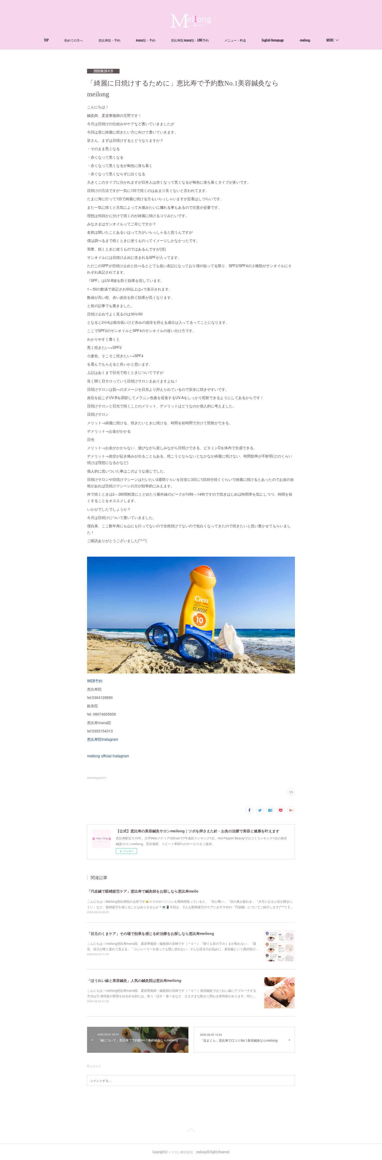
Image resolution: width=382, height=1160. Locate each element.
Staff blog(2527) (96, 778)
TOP (46, 40)
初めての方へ (73, 40)
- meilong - (305, 40)
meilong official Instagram (108, 755)
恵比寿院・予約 (109, 40)
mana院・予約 (145, 40)
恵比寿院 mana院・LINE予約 (190, 40)
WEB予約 (94, 680)
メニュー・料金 (235, 40)
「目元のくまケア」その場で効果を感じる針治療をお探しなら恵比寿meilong (150, 933)
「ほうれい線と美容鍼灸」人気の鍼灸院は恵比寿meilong (134, 980)
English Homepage (273, 40)
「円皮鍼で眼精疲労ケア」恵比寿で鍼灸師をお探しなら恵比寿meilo (143, 891)
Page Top (191, 1131)
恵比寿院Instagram (102, 739)
